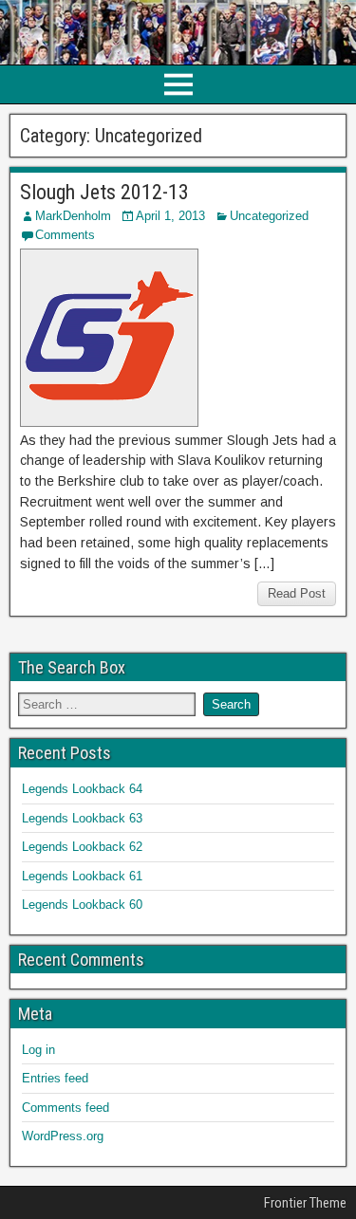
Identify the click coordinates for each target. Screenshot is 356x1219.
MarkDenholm (73, 216)
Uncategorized (269, 216)
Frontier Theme (305, 1202)
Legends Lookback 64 (82, 789)
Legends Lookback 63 (82, 818)
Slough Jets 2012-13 (104, 192)
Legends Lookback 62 (82, 847)
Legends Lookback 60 (82, 904)
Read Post (297, 593)
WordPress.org (62, 1136)
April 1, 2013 (170, 216)
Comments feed (65, 1107)
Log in (38, 1050)
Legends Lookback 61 (82, 876)
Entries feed (55, 1078)
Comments (65, 235)
